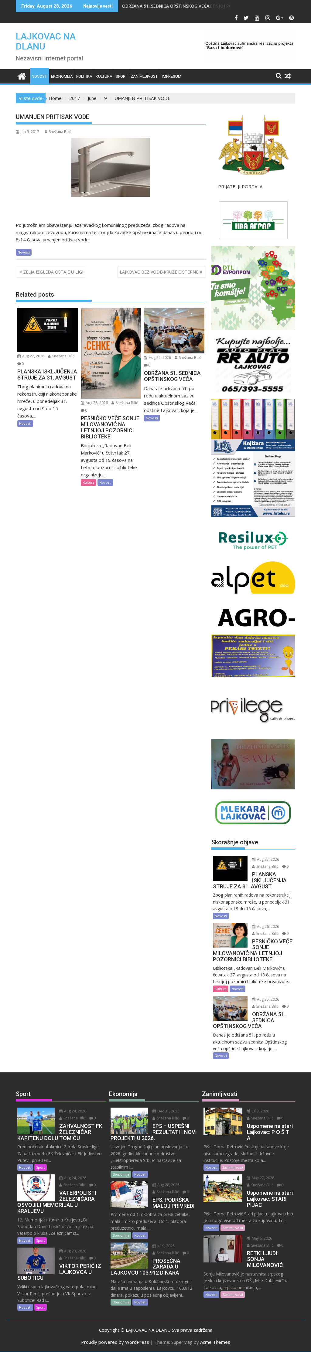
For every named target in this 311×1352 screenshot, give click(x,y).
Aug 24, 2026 (74, 1111)
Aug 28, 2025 (167, 1184)
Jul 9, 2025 (165, 1245)
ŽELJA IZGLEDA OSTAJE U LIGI (53, 272)
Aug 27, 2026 (32, 356)
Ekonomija (62, 76)
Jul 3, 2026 (260, 1111)
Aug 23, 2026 (74, 1251)
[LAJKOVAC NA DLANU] (22, 75)
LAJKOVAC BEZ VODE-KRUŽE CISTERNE (159, 272)
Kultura (104, 76)
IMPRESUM (171, 76)
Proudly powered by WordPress (115, 1342)
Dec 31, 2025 (167, 1111)
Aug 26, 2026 (96, 402)
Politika (84, 76)
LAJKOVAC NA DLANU (46, 41)
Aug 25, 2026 (159, 357)
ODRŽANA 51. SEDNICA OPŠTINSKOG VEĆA (171, 6)
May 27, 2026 (262, 1177)
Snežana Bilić (60, 131)
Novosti (40, 76)
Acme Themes (215, 1342)
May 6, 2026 (261, 1238)
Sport (121, 76)
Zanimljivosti (145, 76)
